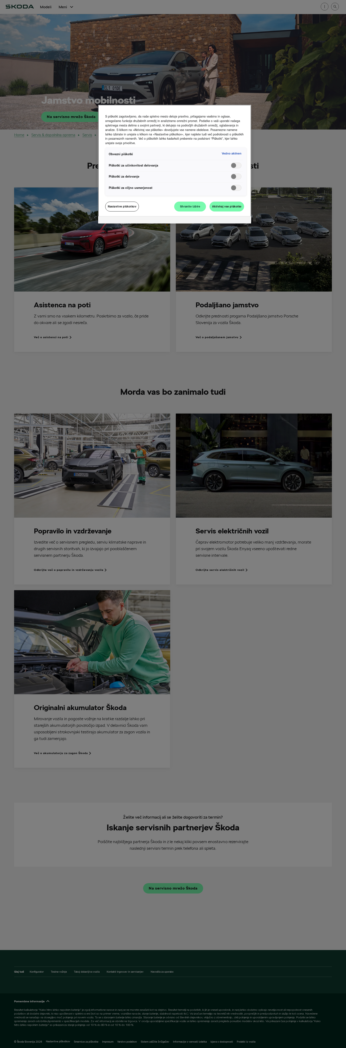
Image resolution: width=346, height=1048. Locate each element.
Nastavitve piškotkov (122, 206)
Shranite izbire (190, 206)
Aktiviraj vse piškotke (226, 206)
